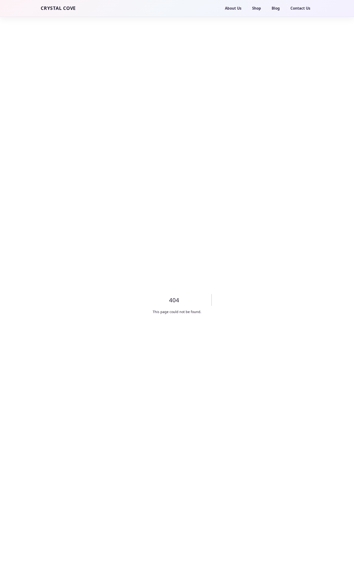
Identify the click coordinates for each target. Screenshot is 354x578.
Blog (276, 8)
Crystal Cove (58, 8)
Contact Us (300, 8)
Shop (256, 8)
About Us (233, 8)
